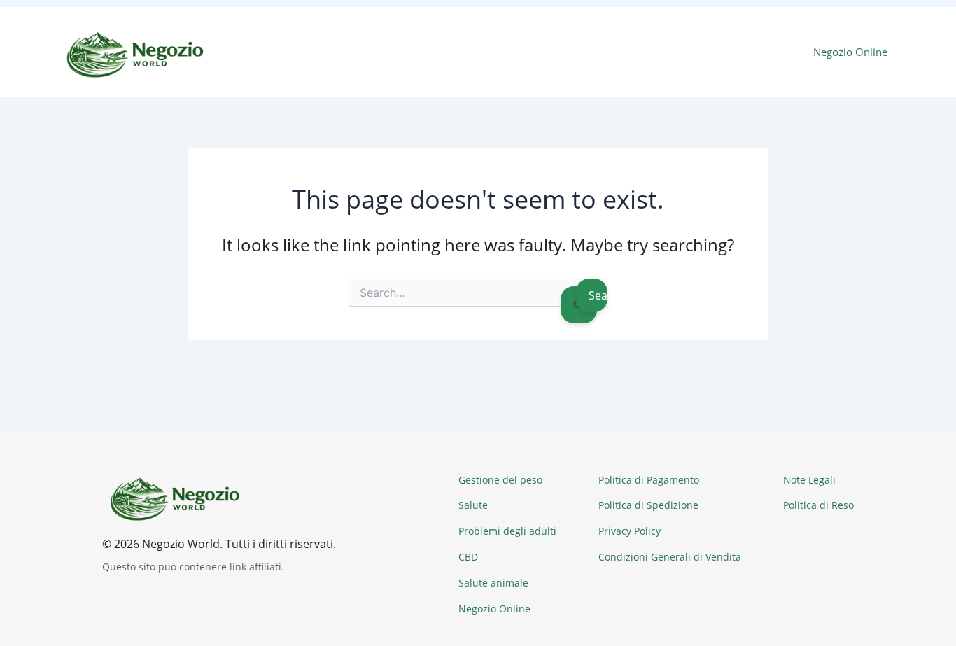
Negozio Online (850, 52)
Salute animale (493, 582)
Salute (473, 505)
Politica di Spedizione (648, 505)
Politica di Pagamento (648, 479)
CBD (468, 556)
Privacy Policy (629, 531)
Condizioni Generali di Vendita (669, 556)
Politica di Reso (818, 505)
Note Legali (809, 479)
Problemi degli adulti (507, 531)
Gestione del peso (500, 479)
